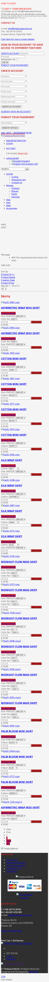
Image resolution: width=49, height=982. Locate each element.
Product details (8, 313)
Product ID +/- (8, 274)
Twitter (9, 956)
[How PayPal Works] (25, 890)
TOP (3, 976)
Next (8, 840)
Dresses (15, 188)
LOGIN (9, 143)
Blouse (14, 191)
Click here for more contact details (17, 39)
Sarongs (15, 196)
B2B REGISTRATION (16, 140)
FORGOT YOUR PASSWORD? (14, 65)
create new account (21, 8)
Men (8, 199)
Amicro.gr (33, 971)
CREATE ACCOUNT (10, 53)
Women (9, 185)
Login (6, 8)
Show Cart (23, 153)
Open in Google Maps (11, 930)
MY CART (11, 148)
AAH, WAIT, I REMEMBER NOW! (16, 132)
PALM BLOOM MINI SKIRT (17, 731)
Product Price (7, 283)
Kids (8, 202)
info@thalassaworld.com (20, 28)
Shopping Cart (18, 179)
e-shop (14, 176)
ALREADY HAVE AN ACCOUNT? (16, 111)
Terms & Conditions (16, 865)
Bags (8, 205)
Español (25, 161)
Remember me (8, 59)
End (8, 843)
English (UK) (31, 164)
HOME (9, 174)
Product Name (8, 277)
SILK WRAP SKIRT (11, 460)
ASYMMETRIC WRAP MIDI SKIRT (20, 307)
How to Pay (11, 859)
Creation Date (8, 280)
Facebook (11, 959)
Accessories (11, 208)
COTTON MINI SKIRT (14, 358)
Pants (14, 194)
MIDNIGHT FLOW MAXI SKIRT (19, 561)
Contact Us (16, 182)
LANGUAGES (12, 158)
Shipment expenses (15, 862)
